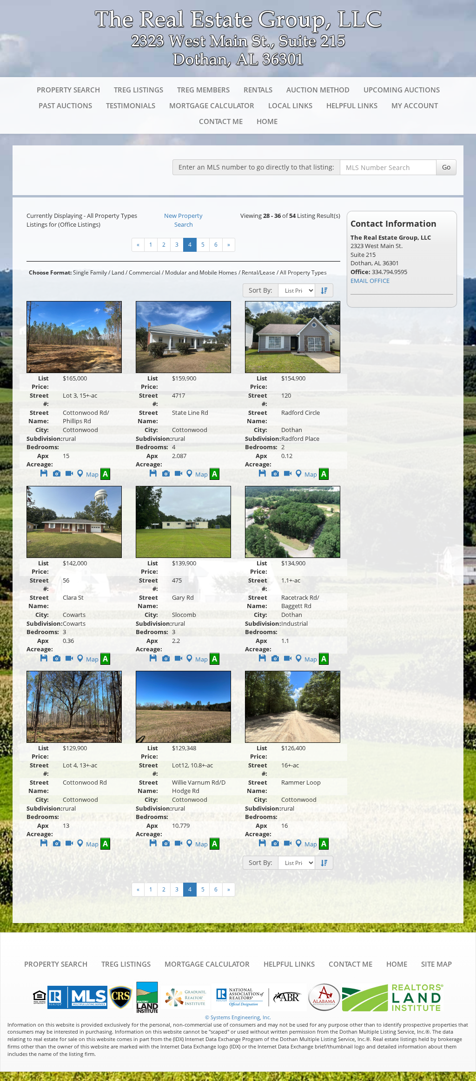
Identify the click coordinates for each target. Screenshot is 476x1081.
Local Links (290, 105)
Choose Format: (50, 272)
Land (118, 272)
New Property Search (183, 220)
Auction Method (318, 89)
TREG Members (203, 89)
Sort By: (260, 290)
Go (446, 167)
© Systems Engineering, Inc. (238, 1017)
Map (92, 474)
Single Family (90, 272)
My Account (414, 105)
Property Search (68, 89)
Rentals (258, 89)
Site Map (436, 964)
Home (267, 121)
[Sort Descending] (324, 291)
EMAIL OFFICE (370, 280)
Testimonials (130, 105)
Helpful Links (351, 105)
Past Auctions (65, 105)
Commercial (144, 272)
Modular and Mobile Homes (201, 272)
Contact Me (221, 121)
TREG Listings (138, 89)
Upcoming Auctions (402, 89)
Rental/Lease (258, 272)
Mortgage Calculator (211, 105)
